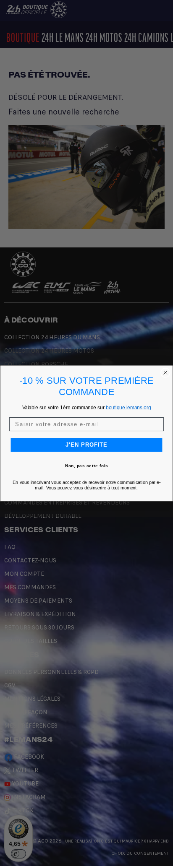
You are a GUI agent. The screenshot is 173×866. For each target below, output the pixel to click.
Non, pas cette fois (86, 465)
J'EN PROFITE (87, 444)
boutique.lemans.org (128, 407)
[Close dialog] (165, 372)
